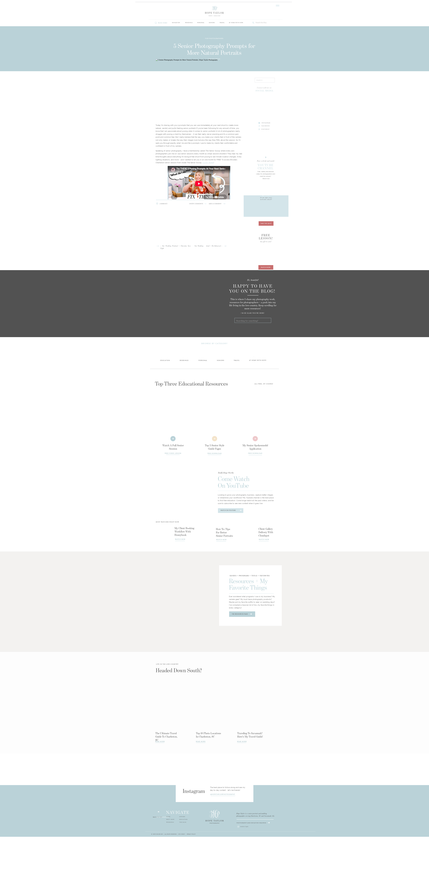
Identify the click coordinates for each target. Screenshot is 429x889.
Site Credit (181, 834)
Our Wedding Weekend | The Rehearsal (208, 246)
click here (208, 163)
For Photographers (214, 38)
